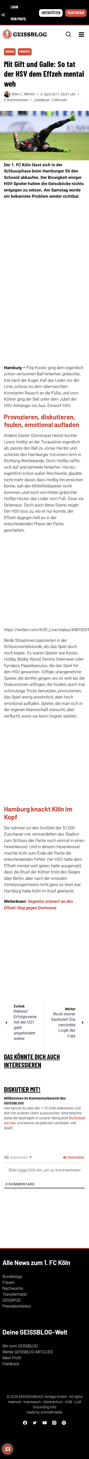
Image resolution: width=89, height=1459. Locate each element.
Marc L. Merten (23, 94)
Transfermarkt (14, 1294)
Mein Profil (11, 1358)
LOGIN (14, 7)
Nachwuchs (12, 1288)
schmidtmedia (51, 1412)
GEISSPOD (11, 1300)
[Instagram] (54, 1422)
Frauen (8, 1282)
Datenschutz (53, 1402)
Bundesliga (12, 1276)
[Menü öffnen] (81, 34)
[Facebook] (25, 1422)
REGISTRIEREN (75, 13)
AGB (68, 1402)
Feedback (10, 1364)
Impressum (32, 1402)
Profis (24, 51)
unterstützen (51, 13)
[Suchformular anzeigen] (68, 34)
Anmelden (75, 1157)
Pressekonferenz (16, 1306)
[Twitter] (35, 1422)
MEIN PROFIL (18, 19)
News (9, 51)
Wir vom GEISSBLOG (20, 1346)
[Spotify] (64, 1422)
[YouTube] (44, 1422)
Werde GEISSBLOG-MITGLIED (27, 1352)
